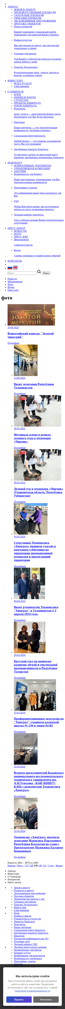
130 (40, 865)
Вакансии (19, 935)
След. (51, 865)
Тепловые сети (22, 941)
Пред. (20, 865)
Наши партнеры (22, 927)
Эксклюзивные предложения (29, 893)
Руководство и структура (27, 918)
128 (31, 865)
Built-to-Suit (20, 907)
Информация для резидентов (29, 955)
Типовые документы (25, 901)
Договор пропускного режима (30, 947)
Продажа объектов (24, 896)
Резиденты (19, 924)
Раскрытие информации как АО (31, 938)
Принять (19, 999)
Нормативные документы (28, 950)
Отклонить (46, 999)
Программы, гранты (25, 961)
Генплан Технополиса (26, 904)
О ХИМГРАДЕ (16, 91)
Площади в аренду (24, 890)
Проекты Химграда (24, 921)
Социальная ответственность (29, 930)
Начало (11, 865)
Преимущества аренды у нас (29, 899)
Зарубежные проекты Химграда (31, 933)
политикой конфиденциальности (32, 990)
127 (27, 865)
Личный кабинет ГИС (26, 944)
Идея (16, 913)
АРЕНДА (13, 6)
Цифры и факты (22, 916)
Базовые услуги (22, 952)
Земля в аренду (22, 887)
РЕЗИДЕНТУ (15, 162)
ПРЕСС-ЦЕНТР (16, 228)
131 (44, 865)
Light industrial (21, 910)
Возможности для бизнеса (28, 958)
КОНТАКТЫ (15, 261)
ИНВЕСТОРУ (15, 80)
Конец (59, 865)
